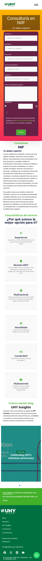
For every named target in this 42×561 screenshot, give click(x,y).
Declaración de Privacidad (23, 121)
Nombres (8, 34)
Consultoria (21, 452)
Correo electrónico (11, 65)
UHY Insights (6, 525)
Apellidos (8, 44)
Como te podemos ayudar (14, 85)
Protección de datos (9, 538)
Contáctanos (7, 533)
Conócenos (6, 529)
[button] (19, 485)
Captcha (8, 102)
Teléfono (8, 75)
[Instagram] (10, 552)
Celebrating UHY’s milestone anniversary (21, 457)
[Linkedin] (17, 552)
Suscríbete (8, 492)
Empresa (8, 54)
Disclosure (6, 542)
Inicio (4, 518)
